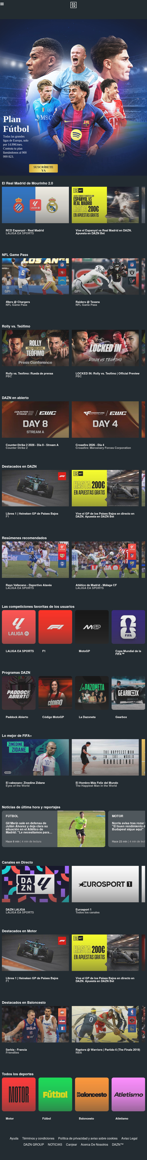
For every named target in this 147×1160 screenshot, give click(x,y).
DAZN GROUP (34, 1144)
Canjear (71, 1144)
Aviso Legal (129, 1138)
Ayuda (14, 1138)
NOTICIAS (55, 1144)
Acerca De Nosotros (94, 1144)
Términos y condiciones (38, 1138)
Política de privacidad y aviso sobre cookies (88, 1138)
